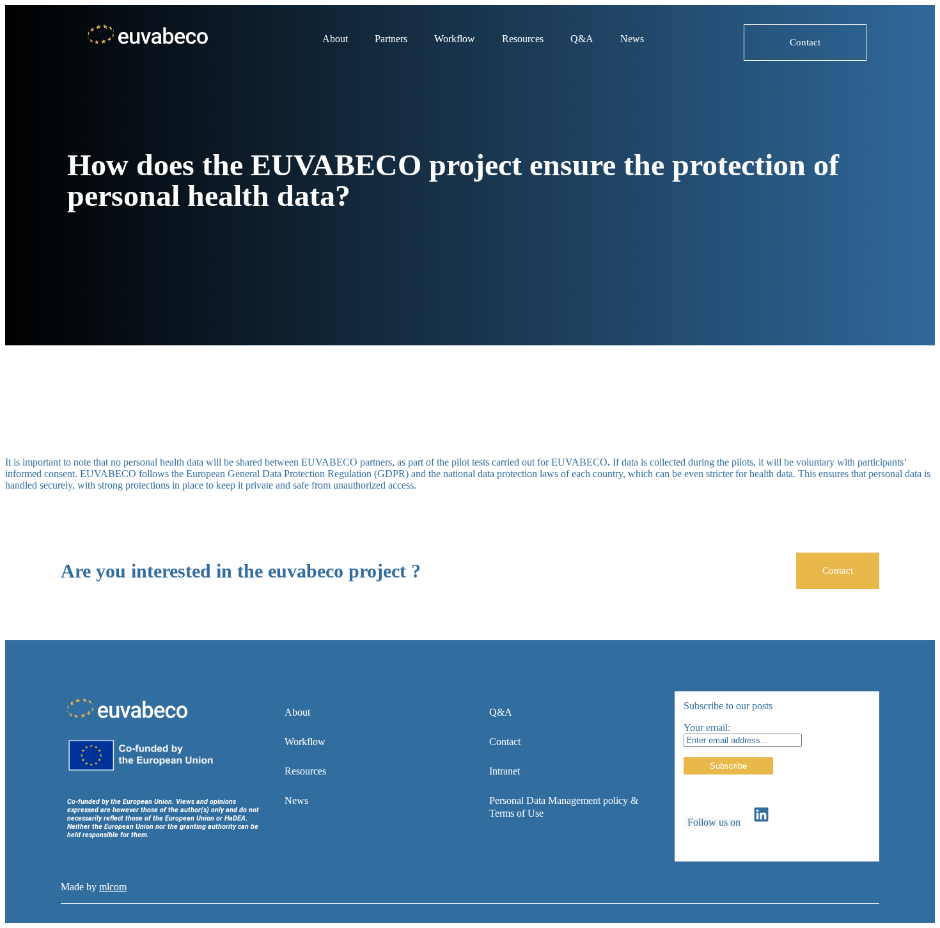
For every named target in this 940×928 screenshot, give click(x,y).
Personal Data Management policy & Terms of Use (563, 807)
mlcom (113, 886)
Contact (505, 741)
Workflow (454, 38)
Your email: (707, 727)
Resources (523, 38)
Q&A (581, 38)
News (632, 38)
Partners (391, 38)
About (335, 38)
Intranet (504, 771)
